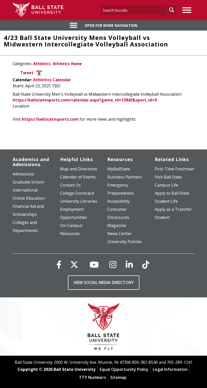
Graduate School (28, 182)
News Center (119, 233)
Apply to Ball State (172, 193)
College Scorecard (77, 193)
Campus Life (166, 185)
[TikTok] (145, 264)
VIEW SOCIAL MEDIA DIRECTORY (103, 282)
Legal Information (170, 369)
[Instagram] (112, 264)
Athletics (41, 63)
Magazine (116, 225)
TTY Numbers (92, 377)
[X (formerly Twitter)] (74, 264)
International (25, 190)
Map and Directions (78, 169)
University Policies (124, 241)
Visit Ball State (168, 177)
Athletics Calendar (52, 80)
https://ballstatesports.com (50, 119)
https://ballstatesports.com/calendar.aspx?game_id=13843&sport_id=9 (85, 100)
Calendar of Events (78, 177)
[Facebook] (58, 264)
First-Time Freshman (174, 169)
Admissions (23, 174)
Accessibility (118, 201)
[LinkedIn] (129, 264)
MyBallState (118, 169)
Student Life (166, 201)
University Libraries (78, 201)
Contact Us (70, 185)
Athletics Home (67, 63)
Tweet (27, 72)
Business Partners (124, 177)
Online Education (29, 198)
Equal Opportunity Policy (124, 369)
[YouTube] (94, 264)
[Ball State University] (103, 327)
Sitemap (118, 377)
